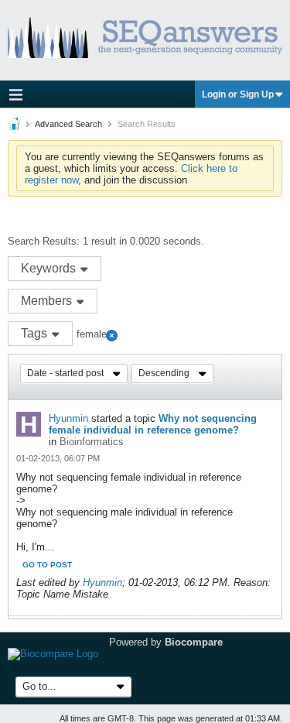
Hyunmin (68, 418)
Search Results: (44, 241)
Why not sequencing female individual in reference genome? (153, 424)
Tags (35, 333)
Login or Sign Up (238, 94)
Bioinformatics (92, 441)
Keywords (50, 268)
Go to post (47, 564)
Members (48, 300)
